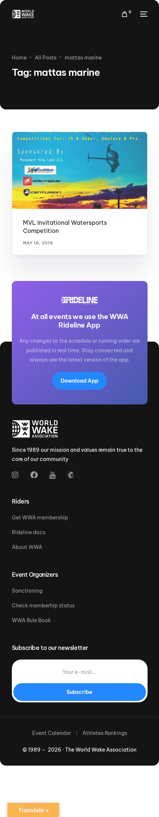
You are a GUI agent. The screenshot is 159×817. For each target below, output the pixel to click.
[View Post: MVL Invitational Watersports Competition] (79, 170)
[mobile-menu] (143, 14)
